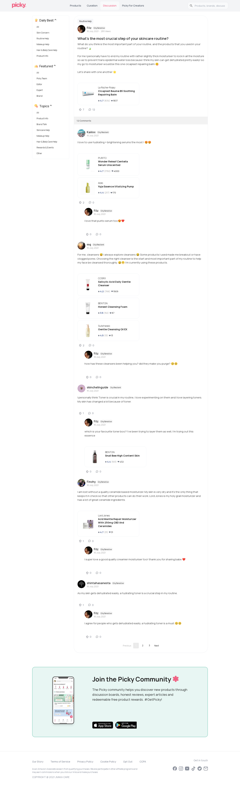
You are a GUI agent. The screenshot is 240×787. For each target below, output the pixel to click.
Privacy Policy (85, 761)
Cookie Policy (108, 761)
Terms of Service (60, 761)
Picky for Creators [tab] (133, 5)
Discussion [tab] (109, 5)
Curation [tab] (92, 5)
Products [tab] (75, 5)
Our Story (37, 761)
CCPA (143, 761)
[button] (51, 28)
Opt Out (127, 761)
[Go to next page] (156, 645)
